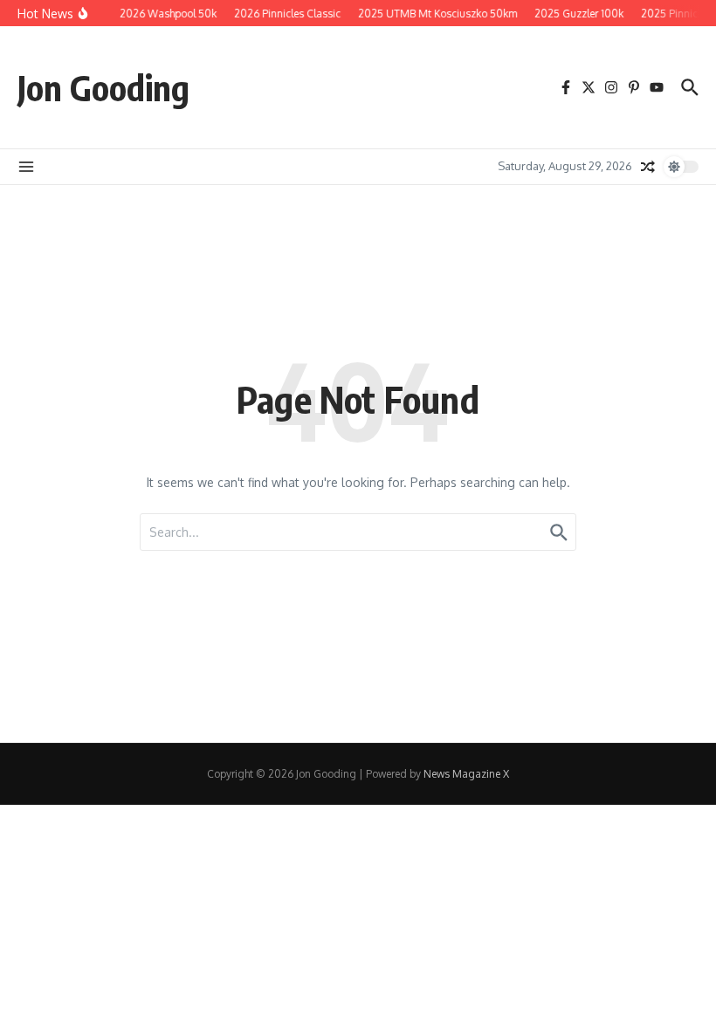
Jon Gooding (103, 87)
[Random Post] (648, 167)
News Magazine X (466, 773)
